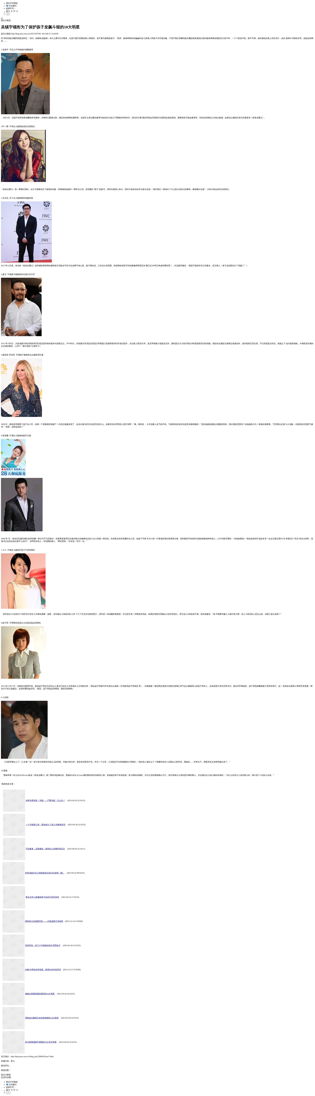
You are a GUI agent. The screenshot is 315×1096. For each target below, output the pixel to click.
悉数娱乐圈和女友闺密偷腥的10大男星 (42, 1018)
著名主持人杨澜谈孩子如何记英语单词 (42, 897)
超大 (8, 11)
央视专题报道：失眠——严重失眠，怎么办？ (45, 800)
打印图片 (12, 6)
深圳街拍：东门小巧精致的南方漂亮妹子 (43, 945)
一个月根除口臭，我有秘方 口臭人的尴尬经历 (45, 825)
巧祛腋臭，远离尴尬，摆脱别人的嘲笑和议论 (45, 849)
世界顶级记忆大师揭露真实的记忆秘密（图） (44, 873)
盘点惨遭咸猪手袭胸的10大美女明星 (41, 1042)
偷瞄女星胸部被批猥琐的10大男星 (40, 994)
